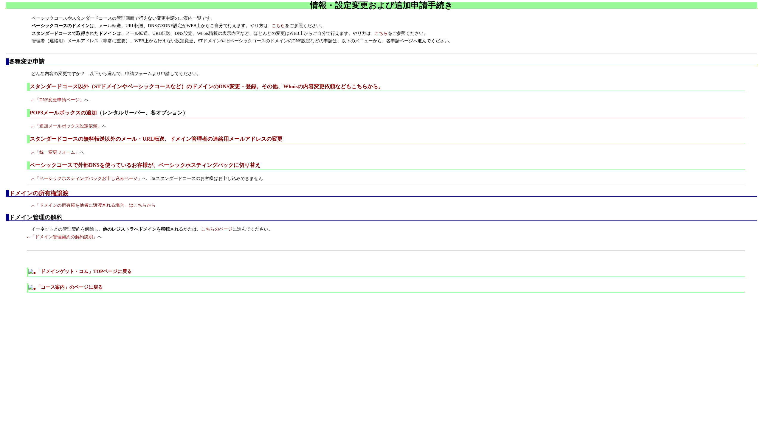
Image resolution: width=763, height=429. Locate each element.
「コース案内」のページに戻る (69, 287)
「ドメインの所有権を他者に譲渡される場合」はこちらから (95, 205)
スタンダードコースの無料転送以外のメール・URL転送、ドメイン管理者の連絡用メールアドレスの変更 (156, 139)
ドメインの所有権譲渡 (39, 193)
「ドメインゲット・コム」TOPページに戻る (84, 271)
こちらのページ (216, 229)
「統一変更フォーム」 (57, 152)
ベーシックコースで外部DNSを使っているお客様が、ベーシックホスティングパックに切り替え (145, 165)
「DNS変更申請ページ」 (59, 99)
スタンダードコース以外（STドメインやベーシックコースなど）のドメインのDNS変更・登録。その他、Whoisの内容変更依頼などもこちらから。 (207, 86)
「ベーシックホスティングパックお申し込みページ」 (88, 178)
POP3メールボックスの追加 (63, 113)
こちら (278, 25)
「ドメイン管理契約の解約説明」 (63, 236)
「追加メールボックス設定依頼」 (68, 126)
